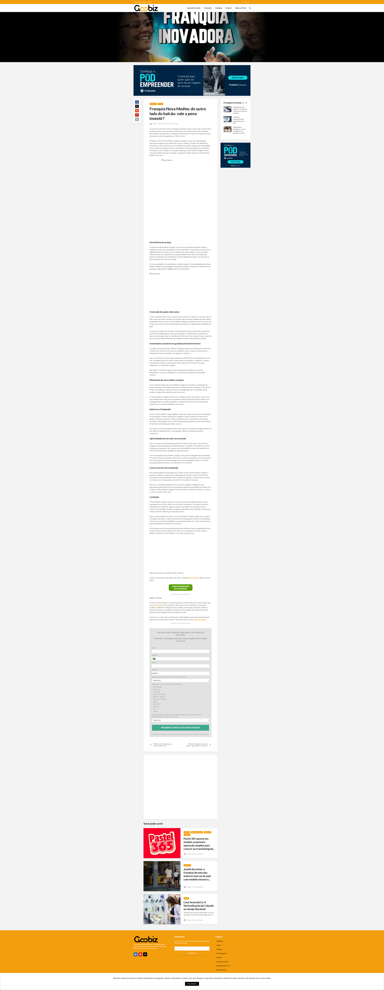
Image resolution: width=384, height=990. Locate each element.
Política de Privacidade (140, 2)
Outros (155, 711)
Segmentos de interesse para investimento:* (167, 684)
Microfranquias (221, 953)
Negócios (187, 834)
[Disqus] (181, 786)
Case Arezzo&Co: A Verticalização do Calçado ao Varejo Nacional (199, 906)
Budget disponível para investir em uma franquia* (169, 677)
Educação (156, 692)
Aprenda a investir (193, 8)
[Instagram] (145, 954)
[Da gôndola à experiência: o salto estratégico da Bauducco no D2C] (228, 129)
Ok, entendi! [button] (192, 984)
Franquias (218, 8)
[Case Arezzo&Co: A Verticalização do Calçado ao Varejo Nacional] (162, 909)
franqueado (158, 605)
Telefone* (155, 655)
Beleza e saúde (158, 697)
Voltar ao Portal (240, 8)
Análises (187, 832)
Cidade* (154, 670)
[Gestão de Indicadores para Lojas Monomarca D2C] (228, 119)
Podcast (229, 8)
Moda (155, 701)
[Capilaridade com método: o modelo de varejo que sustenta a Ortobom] (228, 109)
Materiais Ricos (221, 970)
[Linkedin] (136, 954)
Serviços (156, 706)
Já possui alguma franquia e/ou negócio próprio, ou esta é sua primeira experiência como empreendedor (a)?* (177, 716)
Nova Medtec (193, 578)
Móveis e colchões (159, 699)
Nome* (154, 648)
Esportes (156, 689)
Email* (154, 662)
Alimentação (157, 687)
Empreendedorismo (197, 832)
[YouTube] (140, 954)
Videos (160, 104)
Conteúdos (208, 8)
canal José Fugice (200, 620)
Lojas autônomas (159, 694)
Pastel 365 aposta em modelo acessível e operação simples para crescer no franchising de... (199, 843)
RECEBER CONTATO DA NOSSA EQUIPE (180, 728)
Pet (154, 709)
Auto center (157, 704)
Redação (155, 123)
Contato (149, 2)
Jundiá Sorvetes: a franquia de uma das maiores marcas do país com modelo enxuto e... (197, 874)
